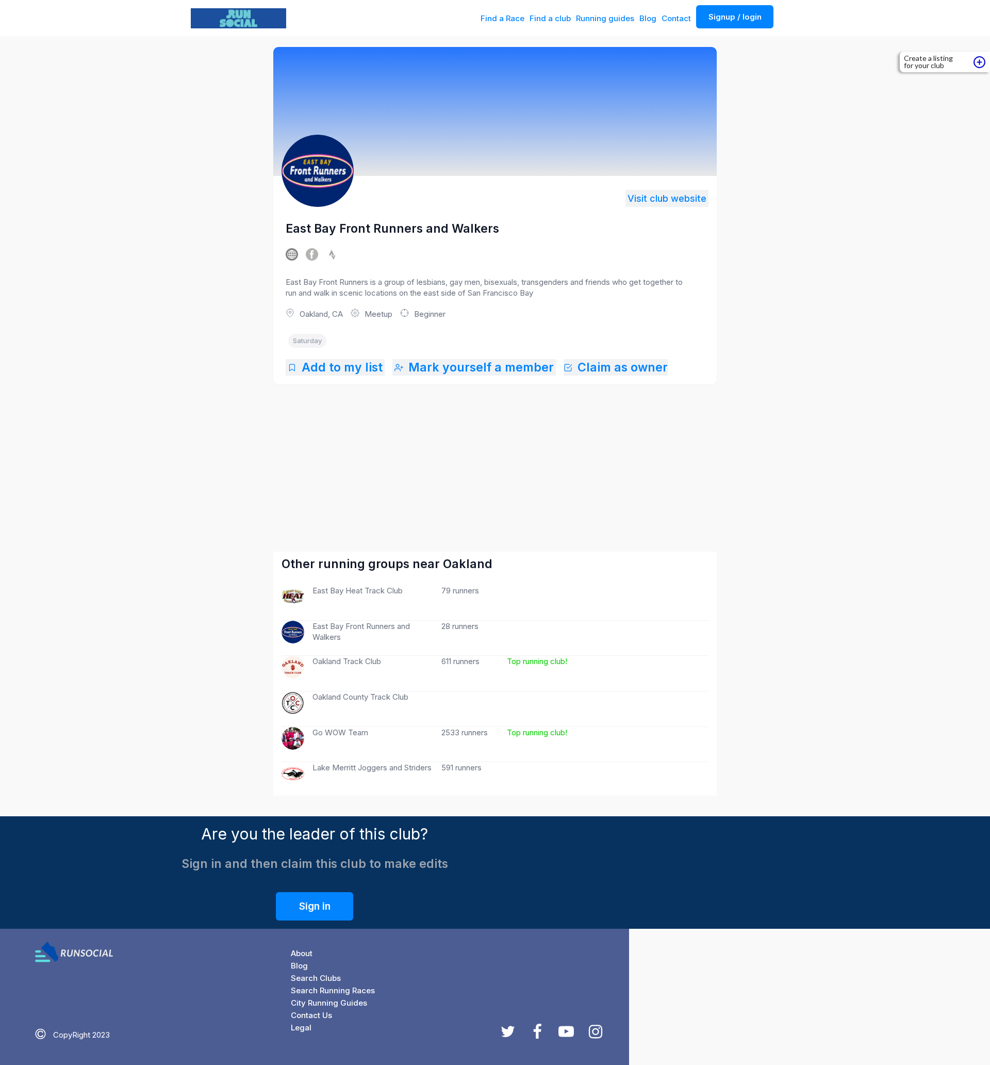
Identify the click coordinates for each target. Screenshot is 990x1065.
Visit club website (667, 198)
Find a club (550, 18)
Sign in (315, 906)
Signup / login (735, 17)
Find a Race (502, 18)
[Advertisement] (496, 457)
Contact (676, 18)
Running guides (605, 18)
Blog (647, 18)
